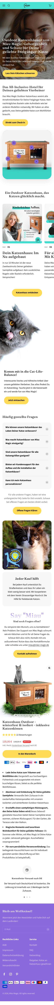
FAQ (31, 950)
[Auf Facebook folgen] (4, 974)
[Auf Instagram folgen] (10, 974)
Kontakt (33, 945)
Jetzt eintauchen (16, 400)
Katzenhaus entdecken (27, 292)
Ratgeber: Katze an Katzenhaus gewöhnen (40, 962)
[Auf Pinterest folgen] (17, 974)
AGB (5, 945)
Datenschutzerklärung (13, 955)
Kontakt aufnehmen (27, 653)
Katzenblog (35, 955)
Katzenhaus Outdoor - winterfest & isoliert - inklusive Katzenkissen (26, 725)
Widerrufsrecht (9, 960)
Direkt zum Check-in (15, 122)
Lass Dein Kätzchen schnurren (20, 73)
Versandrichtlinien (11, 965)
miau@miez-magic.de (38, 645)
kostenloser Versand (21, 745)
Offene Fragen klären (27, 510)
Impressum (8, 950)
